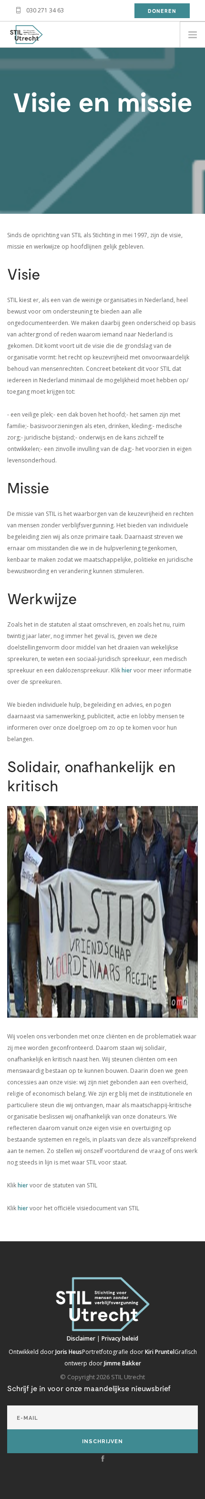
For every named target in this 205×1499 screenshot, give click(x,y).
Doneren (162, 11)
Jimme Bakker (122, 1363)
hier (127, 670)
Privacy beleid (120, 1338)
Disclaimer (82, 1338)
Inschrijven (102, 1441)
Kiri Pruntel (159, 1352)
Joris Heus (68, 1352)
